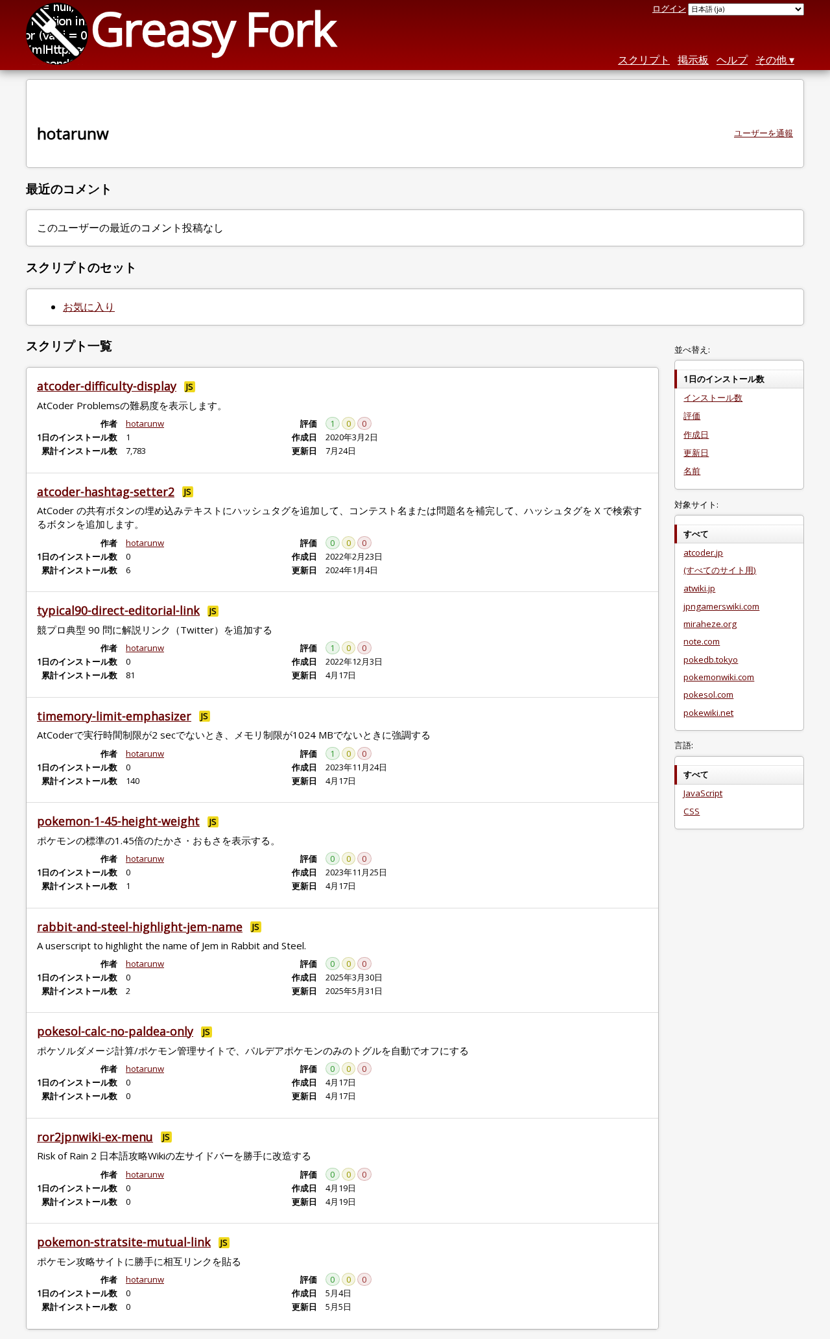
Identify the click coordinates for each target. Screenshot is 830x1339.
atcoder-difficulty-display (106, 386)
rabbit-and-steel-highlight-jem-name (140, 926)
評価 (691, 415)
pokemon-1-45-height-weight (118, 821)
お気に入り (89, 307)
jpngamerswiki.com (721, 606)
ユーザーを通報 (763, 133)
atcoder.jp (703, 552)
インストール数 (712, 397)
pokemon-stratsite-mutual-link (124, 1242)
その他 (771, 60)
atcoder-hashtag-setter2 (105, 491)
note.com (701, 641)
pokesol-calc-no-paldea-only (115, 1031)
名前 (691, 471)
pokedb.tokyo (710, 659)
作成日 (696, 434)
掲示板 (693, 60)
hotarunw (145, 423)
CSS (691, 811)
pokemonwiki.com (718, 677)
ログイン (669, 8)
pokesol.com (708, 694)
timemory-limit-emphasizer (114, 716)
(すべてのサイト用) (719, 570)
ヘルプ (732, 60)
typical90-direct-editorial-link (118, 610)
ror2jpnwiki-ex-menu (95, 1136)
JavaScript (702, 793)
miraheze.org (710, 624)
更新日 (696, 452)
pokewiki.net (708, 712)
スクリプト (644, 60)
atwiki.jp (699, 588)
